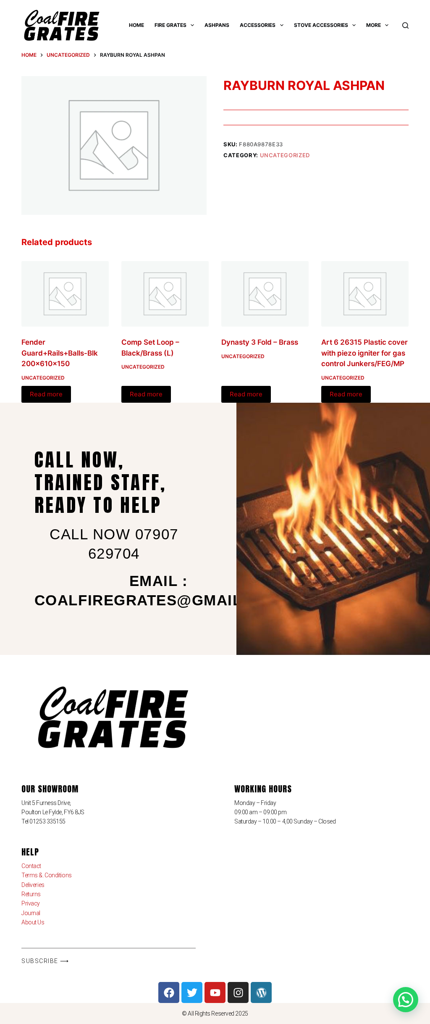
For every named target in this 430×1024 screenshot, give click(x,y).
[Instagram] (238, 992)
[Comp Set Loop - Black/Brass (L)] (165, 294)
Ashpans (217, 25)
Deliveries (33, 884)
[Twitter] (191, 992)
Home (136, 25)
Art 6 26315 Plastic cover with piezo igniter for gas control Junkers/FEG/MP (364, 353)
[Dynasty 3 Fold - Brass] (265, 294)
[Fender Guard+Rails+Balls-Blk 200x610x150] (65, 294)
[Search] (405, 25)
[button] (405, 999)
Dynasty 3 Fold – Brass (259, 342)
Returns (31, 894)
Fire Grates (170, 25)
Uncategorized (285, 155)
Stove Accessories (321, 25)
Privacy (30, 903)
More (373, 25)
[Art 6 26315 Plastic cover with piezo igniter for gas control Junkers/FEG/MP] (365, 294)
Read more (46, 394)
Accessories (257, 25)
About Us (32, 922)
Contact (31, 866)
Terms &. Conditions (46, 875)
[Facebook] (168, 992)
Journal (30, 913)
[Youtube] (215, 992)
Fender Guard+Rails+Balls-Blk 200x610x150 (59, 353)
